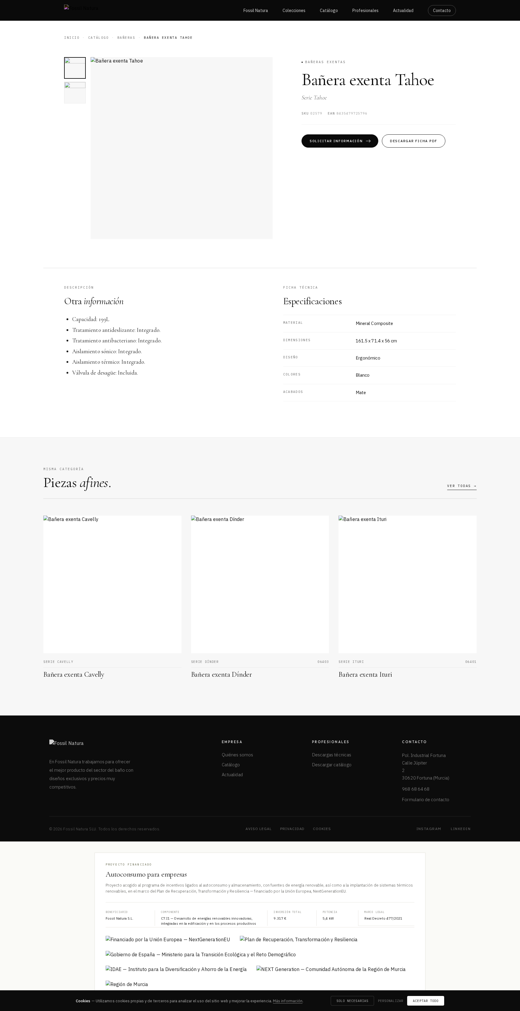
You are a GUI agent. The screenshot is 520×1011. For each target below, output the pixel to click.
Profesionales (365, 10)
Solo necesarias (352, 1001)
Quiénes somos (237, 755)
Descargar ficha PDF (413, 141)
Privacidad (292, 828)
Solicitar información (336, 141)
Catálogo (329, 10)
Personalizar (391, 1001)
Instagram (428, 828)
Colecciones (294, 10)
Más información (287, 1000)
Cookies (322, 828)
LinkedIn (461, 828)
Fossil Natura (255, 10)
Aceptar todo (425, 1001)
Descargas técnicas (331, 755)
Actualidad (403, 10)
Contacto (442, 10)
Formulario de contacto (425, 799)
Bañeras (126, 37)
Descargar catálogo (331, 764)
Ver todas (462, 486)
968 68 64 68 (415, 789)
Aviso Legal (259, 828)
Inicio (71, 37)
